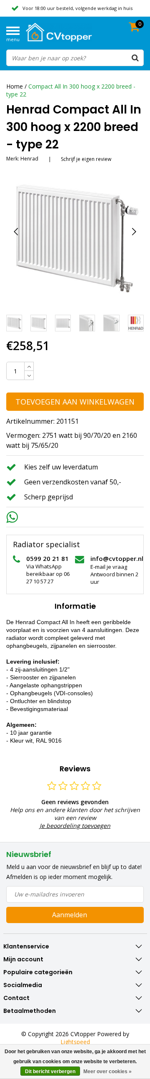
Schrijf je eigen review (86, 159)
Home (14, 86)
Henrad (29, 158)
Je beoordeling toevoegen (75, 826)
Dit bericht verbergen (50, 1071)
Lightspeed (75, 1042)
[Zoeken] (135, 57)
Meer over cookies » (107, 1071)
